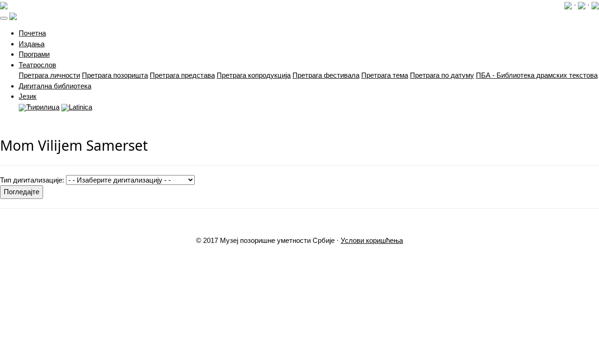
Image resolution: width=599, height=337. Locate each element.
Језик (28, 96)
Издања (31, 44)
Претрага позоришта (115, 75)
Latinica (80, 107)
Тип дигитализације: (32, 180)
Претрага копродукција (254, 75)
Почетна (32, 33)
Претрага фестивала (325, 75)
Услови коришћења (372, 240)
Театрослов (37, 65)
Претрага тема (384, 75)
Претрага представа (182, 75)
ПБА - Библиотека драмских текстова (537, 75)
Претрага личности (49, 75)
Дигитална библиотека (55, 86)
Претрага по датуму (442, 75)
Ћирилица (42, 107)
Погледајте (21, 192)
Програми (34, 54)
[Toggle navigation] (3, 18)
